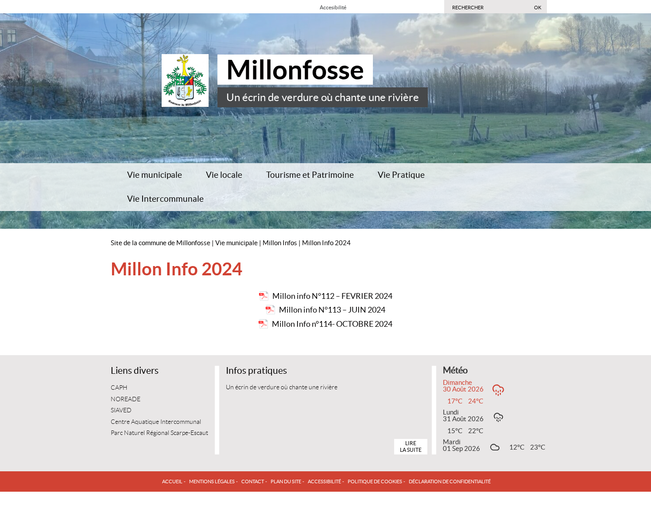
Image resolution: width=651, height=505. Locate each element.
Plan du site (286, 481)
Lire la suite (411, 446)
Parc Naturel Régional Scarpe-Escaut (159, 433)
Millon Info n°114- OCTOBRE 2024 (332, 324)
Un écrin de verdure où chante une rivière (322, 97)
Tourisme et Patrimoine (310, 175)
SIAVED (121, 410)
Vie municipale (154, 175)
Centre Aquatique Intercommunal (156, 422)
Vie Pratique (401, 175)
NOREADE (125, 399)
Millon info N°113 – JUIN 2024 (332, 309)
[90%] (359, 7)
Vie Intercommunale (165, 199)
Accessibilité (324, 481)
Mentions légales (212, 481)
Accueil (172, 481)
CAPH (119, 387)
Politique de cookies (375, 481)
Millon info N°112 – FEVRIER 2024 (332, 296)
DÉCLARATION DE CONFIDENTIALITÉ (450, 481)
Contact (252, 481)
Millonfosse (295, 70)
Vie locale (224, 175)
